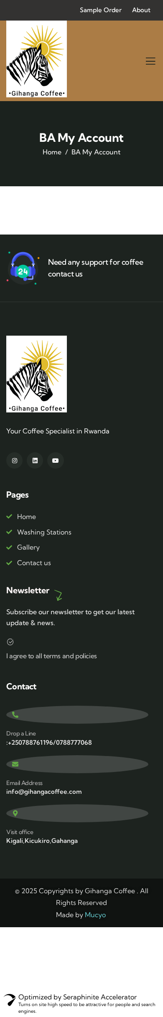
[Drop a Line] (77, 715)
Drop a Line (21, 733)
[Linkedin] (35, 460)
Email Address (24, 783)
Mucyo (95, 914)
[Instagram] (14, 460)
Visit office (19, 832)
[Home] (36, 59)
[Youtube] (55, 460)
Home (52, 152)
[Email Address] (77, 764)
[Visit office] (77, 813)
